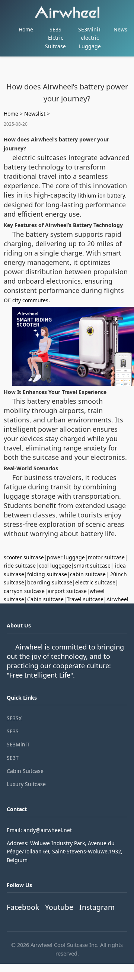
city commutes (30, 300)
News (120, 29)
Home (26, 29)
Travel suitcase (85, 599)
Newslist (34, 113)
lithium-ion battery (101, 195)
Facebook (23, 907)
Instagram (97, 907)
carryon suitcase (24, 590)
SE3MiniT (18, 744)
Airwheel (117, 599)
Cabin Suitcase (25, 770)
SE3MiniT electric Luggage (89, 38)
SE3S (13, 731)
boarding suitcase (49, 582)
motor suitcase (106, 557)
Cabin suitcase (45, 599)
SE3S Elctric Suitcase (55, 38)
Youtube (59, 907)
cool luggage (55, 565)
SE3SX (14, 718)
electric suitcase (95, 582)
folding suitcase (47, 574)
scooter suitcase (24, 557)
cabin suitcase (88, 574)
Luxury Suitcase (26, 784)
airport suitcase (67, 590)
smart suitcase (92, 565)
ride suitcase (20, 565)
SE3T (13, 757)
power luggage (66, 557)
